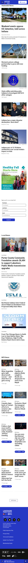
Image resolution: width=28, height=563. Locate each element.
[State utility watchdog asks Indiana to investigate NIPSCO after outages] (14, 80)
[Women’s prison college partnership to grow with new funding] (14, 51)
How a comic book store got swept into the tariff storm (20, 473)
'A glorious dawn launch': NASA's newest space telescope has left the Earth (7, 475)
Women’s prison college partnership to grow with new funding (12, 64)
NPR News (3, 369)
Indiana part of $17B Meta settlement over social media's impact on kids (12, 149)
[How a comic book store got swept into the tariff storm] (20, 462)
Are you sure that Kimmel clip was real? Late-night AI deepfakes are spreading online (20, 439)
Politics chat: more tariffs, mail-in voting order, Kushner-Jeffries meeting (7, 430)
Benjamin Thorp (5, 124)
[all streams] (26, 561)
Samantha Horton (5, 34)
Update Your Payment (8, 540)
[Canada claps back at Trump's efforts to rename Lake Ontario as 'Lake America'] (7, 395)
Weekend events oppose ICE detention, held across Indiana (13, 29)
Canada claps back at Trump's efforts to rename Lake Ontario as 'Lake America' (7, 408)
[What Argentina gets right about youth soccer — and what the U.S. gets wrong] (7, 363)
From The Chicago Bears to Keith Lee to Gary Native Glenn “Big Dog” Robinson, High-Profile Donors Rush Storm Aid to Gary (13, 337)
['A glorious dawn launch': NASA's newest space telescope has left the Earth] (7, 462)
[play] (2, 561)
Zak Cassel (4, 97)
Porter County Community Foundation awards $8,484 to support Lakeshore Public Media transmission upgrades (13, 263)
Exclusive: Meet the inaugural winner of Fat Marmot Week (20, 406)
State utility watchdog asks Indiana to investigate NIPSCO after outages (12, 93)
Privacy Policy (6, 533)
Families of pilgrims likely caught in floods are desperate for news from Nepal (20, 376)
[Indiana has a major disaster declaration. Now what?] (14, 109)
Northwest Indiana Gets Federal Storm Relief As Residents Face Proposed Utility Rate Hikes (13, 305)
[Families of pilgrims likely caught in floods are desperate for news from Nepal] (20, 363)
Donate (23, 2)
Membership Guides (7, 543)
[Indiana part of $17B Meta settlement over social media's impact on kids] (14, 137)
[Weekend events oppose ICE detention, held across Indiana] (14, 15)
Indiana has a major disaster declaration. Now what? (11, 121)
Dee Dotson (4, 271)
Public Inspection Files (8, 530)
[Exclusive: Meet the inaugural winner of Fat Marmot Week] (20, 395)
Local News (3, 255)
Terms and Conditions (8, 536)
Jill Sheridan (4, 68)
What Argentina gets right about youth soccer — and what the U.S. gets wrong (7, 376)
